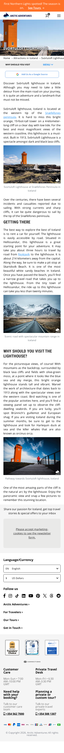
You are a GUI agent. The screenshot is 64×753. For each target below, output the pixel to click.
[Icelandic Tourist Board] (52, 647)
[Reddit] (58, 596)
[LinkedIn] (23, 596)
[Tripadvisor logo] (12, 647)
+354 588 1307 (46, 714)
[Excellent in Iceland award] (32, 647)
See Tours (34, 8)
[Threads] (51, 596)
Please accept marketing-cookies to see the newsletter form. (32, 533)
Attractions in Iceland (25, 58)
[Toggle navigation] (59, 15)
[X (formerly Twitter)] (44, 596)
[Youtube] (31, 596)
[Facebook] (4, 596)
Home (6, 58)
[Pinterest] (38, 596)
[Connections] (32, 662)
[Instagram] (10, 596)
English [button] (13, 568)
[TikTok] (17, 596)
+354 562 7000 (14, 714)
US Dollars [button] (15, 578)
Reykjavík (24, 254)
